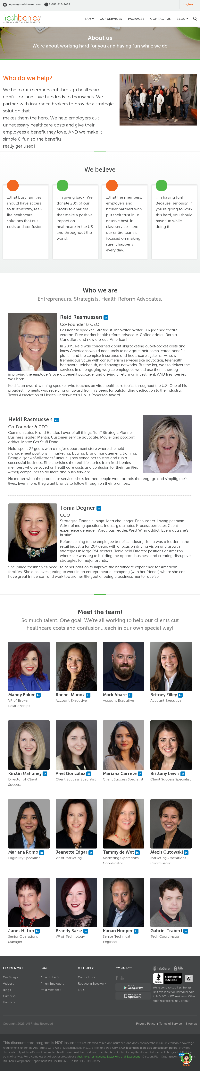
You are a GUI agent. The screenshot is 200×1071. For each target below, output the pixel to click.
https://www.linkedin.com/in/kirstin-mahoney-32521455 (45, 773)
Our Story (9, 977)
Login (187, 4)
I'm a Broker (48, 977)
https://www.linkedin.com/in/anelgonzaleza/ (88, 773)
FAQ (81, 990)
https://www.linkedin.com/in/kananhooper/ (136, 931)
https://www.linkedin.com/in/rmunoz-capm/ (88, 695)
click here (83, 1056)
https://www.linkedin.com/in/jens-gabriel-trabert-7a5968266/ (185, 931)
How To (8, 1002)
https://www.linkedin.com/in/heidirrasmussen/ (56, 420)
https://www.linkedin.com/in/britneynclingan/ (180, 695)
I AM (88, 19)
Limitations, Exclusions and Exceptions (116, 1056)
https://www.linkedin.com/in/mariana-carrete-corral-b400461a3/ (140, 773)
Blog (181, 19)
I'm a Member (49, 990)
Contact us (160, 19)
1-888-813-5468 (59, 4)
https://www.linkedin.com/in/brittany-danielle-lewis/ (182, 773)
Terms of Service (170, 1023)
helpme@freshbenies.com (24, 4)
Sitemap (191, 1023)
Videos (7, 983)
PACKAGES (136, 19)
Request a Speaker (91, 983)
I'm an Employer (51, 983)
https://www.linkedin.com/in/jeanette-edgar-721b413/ (90, 852)
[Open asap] (186, 1059)
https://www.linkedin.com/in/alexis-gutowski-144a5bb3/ (186, 852)
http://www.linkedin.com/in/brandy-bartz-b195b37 (85, 931)
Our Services (111, 19)
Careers (8, 996)
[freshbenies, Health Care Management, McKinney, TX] (167, 978)
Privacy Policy (145, 1023)
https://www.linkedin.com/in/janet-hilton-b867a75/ (37, 931)
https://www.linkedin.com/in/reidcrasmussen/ (106, 317)
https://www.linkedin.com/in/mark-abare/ (130, 695)
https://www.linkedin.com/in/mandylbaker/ (38, 695)
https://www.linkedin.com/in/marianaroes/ (41, 852)
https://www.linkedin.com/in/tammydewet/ (137, 852)
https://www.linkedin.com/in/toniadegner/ (98, 508)
